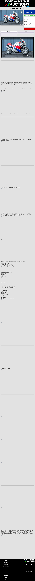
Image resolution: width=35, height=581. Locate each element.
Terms (26, 571)
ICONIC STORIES (6, 575)
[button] (32, 3)
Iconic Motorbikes (28, 570)
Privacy (28, 571)
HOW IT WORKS (6, 562)
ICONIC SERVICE (6, 564)
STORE (6, 577)
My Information (30, 571)
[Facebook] (27, 564)
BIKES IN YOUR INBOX (6, 566)
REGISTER (6, 560)
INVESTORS (5, 573)
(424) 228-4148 (29, 566)
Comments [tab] (25, 33)
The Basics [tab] (25, 31)
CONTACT (6, 579)
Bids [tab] (8, 33)
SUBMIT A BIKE (6, 568)
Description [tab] (8, 31)
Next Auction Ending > (29, 28)
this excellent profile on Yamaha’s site (7, 86)
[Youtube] (32, 564)
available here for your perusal (14, 59)
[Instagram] (29, 564)
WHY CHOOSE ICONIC (5, 571)
